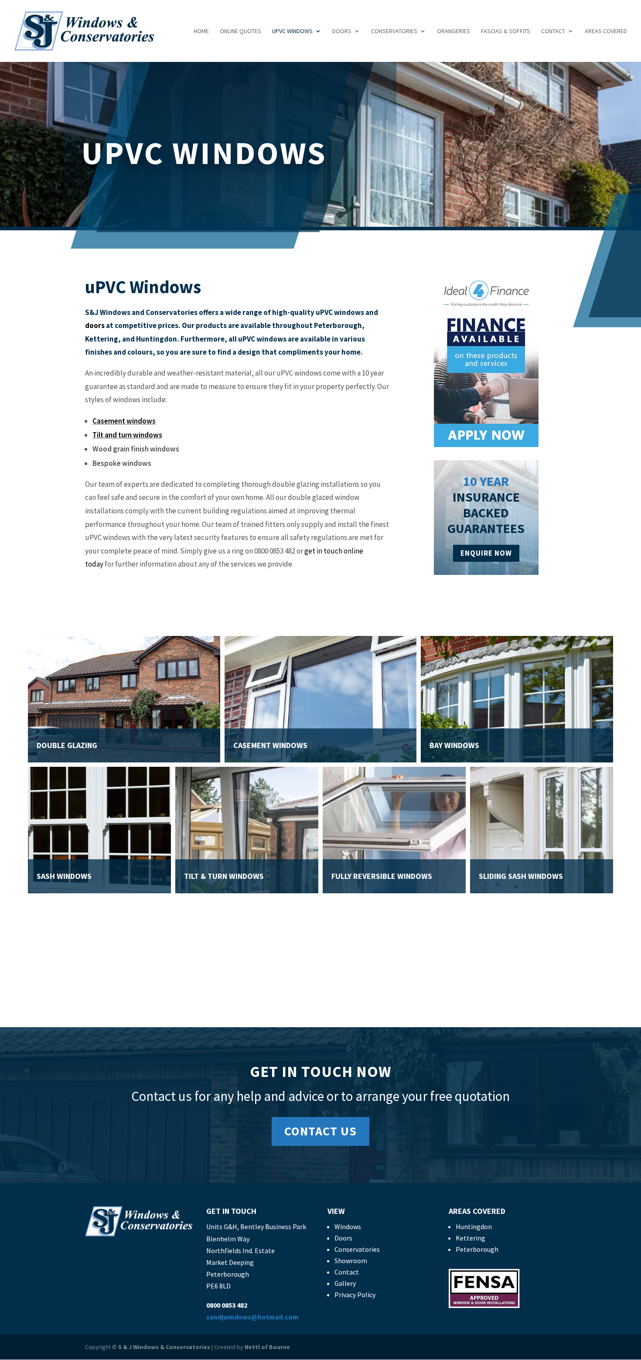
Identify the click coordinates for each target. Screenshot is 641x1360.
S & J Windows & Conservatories (164, 1347)
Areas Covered (606, 31)
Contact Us (320, 1131)
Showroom (350, 1260)
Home (201, 31)
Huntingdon (474, 1226)
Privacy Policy (354, 1294)
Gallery (345, 1283)
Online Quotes (240, 31)
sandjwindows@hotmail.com (252, 1316)
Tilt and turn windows (127, 435)
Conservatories (394, 31)
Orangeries (453, 31)
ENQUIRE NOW (486, 553)
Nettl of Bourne (267, 1347)
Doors (341, 31)
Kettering (470, 1238)
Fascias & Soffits (505, 31)
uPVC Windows (292, 31)
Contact (553, 31)
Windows (347, 1226)
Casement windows (124, 421)
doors (95, 325)
